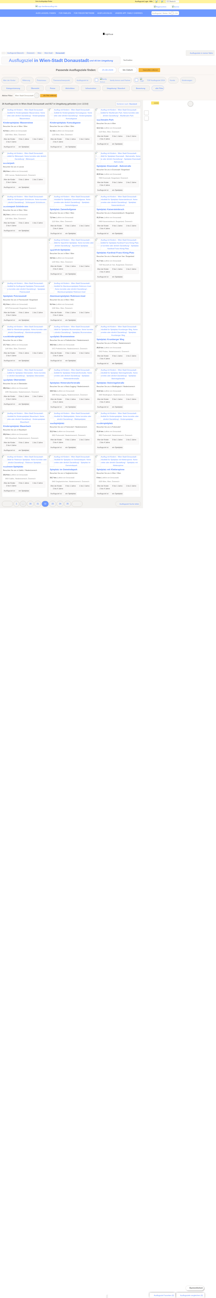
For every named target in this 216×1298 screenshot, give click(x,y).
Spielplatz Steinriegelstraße (110, 383)
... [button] (23, 503)
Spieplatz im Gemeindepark (63, 469)
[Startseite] (3, 53)
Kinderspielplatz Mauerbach (17, 426)
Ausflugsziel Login (141, 1)
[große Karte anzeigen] (146, 113)
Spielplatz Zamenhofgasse (63, 209)
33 (53, 503)
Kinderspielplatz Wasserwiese (18, 122)
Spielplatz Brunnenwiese (62, 336)
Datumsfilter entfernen (150, 70)
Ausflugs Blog (104, 13)
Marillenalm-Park (105, 120)
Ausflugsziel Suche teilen (129, 504)
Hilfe (150, 1)
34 (60, 503)
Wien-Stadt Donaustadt (24, 96)
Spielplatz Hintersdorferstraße (65, 383)
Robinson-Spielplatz (13, 466)
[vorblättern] (41, 114)
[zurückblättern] (8, 114)
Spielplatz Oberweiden (14, 380)
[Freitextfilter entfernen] (172, 13)
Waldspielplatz (57, 423)
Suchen (177, 13)
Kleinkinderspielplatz (13, 336)
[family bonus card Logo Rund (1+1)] (175, 7)
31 (38, 503)
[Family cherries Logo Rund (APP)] (160, 7)
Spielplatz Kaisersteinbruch (110, 209)
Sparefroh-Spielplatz (60, 250)
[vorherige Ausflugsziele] (7, 504)
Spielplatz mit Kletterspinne (110, 469)
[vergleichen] (5, 117)
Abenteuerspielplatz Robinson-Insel (67, 296)
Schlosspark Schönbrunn (15, 206)
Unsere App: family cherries (128, 13)
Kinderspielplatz (105, 423)
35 (67, 503)
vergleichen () (191, 1295)
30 (30, 503)
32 (45, 503)
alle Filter (159, 88)
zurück (156, 103)
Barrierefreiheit (196, 1288)
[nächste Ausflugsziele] (77, 504)
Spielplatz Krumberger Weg (110, 339)
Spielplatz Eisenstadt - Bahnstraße (114, 166)
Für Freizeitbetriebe (84, 13)
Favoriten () (164, 1295)
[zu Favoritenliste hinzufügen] (5, 111)
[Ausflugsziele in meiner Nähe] (146, 118)
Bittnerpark (8, 163)
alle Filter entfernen (49, 95)
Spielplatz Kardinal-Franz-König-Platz (115, 252)
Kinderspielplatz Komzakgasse (65, 122)
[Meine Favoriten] (147, 13)
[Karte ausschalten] (190, 103)
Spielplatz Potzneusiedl (14, 296)
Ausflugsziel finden (46, 13)
